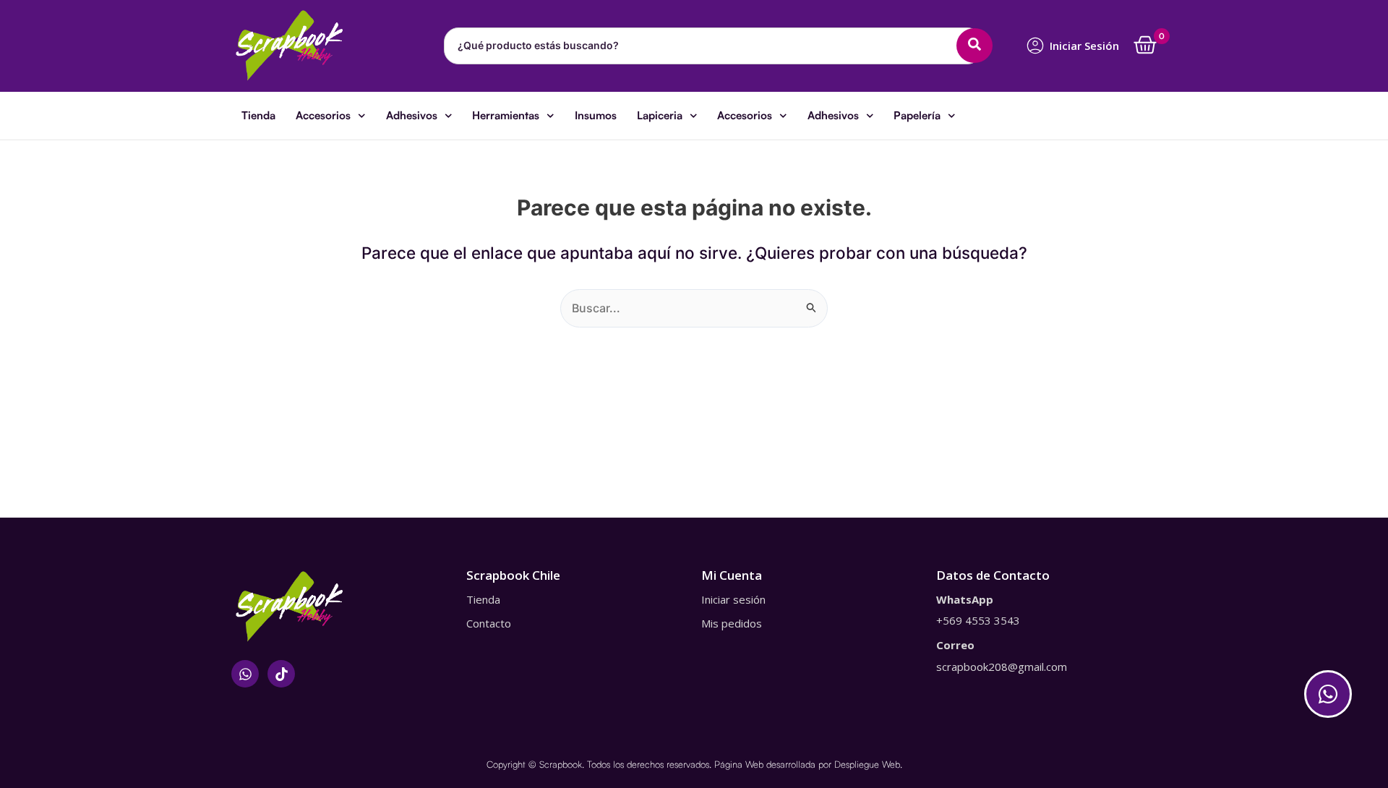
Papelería (917, 115)
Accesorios (323, 115)
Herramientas (505, 115)
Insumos (596, 115)
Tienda (258, 115)
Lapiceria (659, 115)
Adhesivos (411, 115)
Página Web (738, 764)
